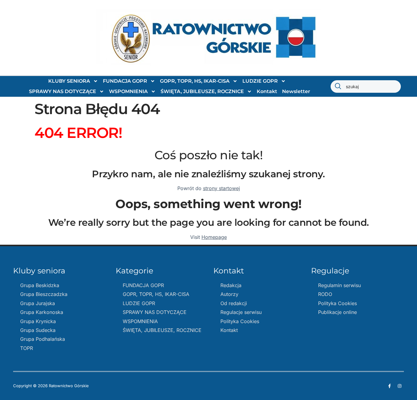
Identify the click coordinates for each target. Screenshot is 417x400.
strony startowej (221, 188)
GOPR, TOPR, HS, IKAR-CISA (195, 81)
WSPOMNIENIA (128, 91)
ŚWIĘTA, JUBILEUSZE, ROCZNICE (202, 91)
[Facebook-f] (389, 386)
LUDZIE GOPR (260, 81)
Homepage (214, 237)
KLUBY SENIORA (69, 81)
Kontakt (267, 91)
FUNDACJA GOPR (125, 81)
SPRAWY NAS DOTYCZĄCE (62, 91)
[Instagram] (399, 386)
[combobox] (366, 86)
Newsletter (296, 91)
